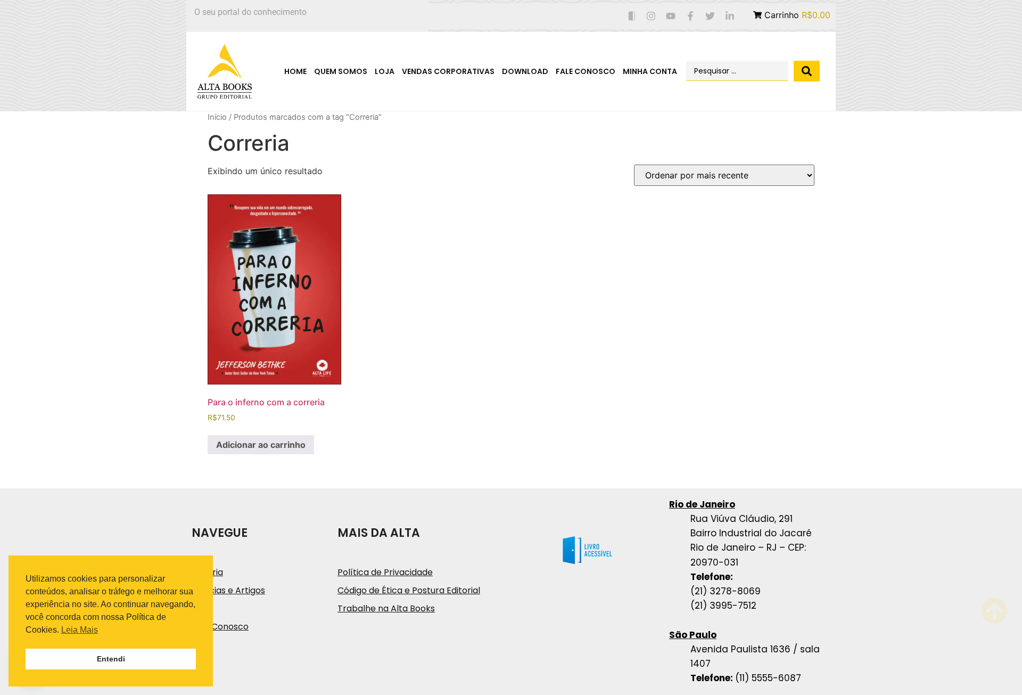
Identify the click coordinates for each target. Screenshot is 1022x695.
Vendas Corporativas (448, 71)
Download (525, 71)
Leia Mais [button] (79, 629)
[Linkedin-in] (729, 16)
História (207, 572)
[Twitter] (710, 16)
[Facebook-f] (690, 16)
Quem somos (340, 71)
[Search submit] (807, 71)
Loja (384, 71)
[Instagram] (651, 16)
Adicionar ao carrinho (261, 444)
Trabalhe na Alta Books (386, 608)
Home (295, 71)
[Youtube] (671, 16)
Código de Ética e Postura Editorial (408, 590)
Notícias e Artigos (228, 590)
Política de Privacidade (385, 572)
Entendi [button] (111, 659)
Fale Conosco (585, 71)
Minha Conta (650, 71)
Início (217, 117)
